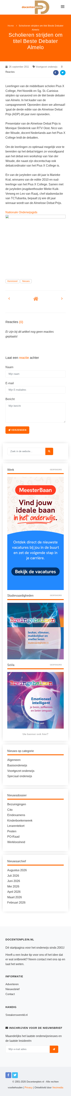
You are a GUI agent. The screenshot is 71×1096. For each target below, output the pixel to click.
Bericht (10, 399)
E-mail (9, 383)
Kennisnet (12, 281)
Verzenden (19, 430)
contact (41, 959)
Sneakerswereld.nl (16, 1014)
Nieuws (26, 281)
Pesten (11, 831)
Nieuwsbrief (12, 989)
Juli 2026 (13, 875)
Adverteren (12, 984)
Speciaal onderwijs (19, 776)
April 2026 (14, 891)
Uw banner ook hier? (35, 734)
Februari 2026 (16, 902)
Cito (10, 809)
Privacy (29, 1087)
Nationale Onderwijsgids (21, 212)
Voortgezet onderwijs (47, 66)
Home (11, 25)
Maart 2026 (14, 897)
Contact (10, 994)
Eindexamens (16, 815)
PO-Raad (13, 836)
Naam (9, 367)
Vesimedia (57, 1087)
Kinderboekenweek (19, 820)
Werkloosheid (16, 842)
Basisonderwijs (17, 765)
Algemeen (14, 759)
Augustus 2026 (17, 870)
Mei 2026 (13, 886)
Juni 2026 (13, 881)
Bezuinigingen (16, 804)
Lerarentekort (15, 825)
